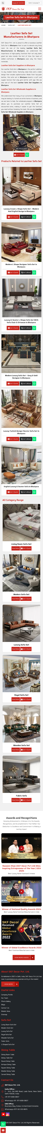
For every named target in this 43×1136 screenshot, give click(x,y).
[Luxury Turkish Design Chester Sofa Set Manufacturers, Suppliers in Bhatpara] (21, 409)
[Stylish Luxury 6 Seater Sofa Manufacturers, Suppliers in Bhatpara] (21, 464)
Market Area (5, 1011)
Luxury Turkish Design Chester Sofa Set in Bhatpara (21, 432)
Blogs (3, 1005)
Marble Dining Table (8, 1071)
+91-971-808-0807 (12, 1097)
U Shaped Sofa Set (8, 1044)
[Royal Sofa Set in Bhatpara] (21, 673)
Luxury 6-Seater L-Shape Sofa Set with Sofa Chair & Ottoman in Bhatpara (21, 321)
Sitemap (4, 1014)
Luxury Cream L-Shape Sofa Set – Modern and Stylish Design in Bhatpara (21, 210)
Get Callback (27, 217)
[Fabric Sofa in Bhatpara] (21, 774)
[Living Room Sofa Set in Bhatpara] (21, 522)
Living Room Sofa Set (21, 544)
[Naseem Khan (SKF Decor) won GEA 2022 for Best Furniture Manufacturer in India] (21, 930)
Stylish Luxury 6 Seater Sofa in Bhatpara (21, 486)
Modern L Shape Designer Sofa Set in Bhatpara (21, 265)
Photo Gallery (6, 1001)
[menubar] (40, 9)
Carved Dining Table (8, 1074)
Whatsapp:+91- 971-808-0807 (16, 1100)
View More (8, 984)
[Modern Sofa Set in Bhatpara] (21, 573)
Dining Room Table (7, 1055)
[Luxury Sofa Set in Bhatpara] (21, 623)
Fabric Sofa (21, 796)
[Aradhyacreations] (3, 3)
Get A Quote (14, 217)
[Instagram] (7, 1114)
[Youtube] (3, 1114)
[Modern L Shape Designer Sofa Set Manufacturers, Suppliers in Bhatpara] (21, 242)
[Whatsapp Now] (27, 155)
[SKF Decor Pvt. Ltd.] (12, 9)
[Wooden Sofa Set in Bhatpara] (21, 724)
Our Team (4, 998)
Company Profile (7, 995)
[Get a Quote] (3, 1130)
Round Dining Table (8, 1061)
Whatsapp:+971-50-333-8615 (16, 1109)
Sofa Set (11, 25)
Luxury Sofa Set (21, 645)
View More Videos (22, 957)
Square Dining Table (8, 1068)
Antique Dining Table (8, 1064)
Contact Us (5, 1008)
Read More (15, 548)
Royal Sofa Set (21, 695)
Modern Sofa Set (21, 594)
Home (3, 25)
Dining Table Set (7, 1058)
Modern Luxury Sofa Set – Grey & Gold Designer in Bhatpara (21, 376)
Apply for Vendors (18, 3)
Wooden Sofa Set (21, 745)
